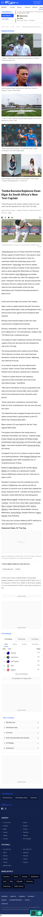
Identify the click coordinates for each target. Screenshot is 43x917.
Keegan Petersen (30, 456)
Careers (27, 900)
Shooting (29, 881)
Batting (15, 644)
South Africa (14, 657)
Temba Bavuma (7, 252)
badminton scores (13, 580)
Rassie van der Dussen (15, 439)
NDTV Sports (32, 580)
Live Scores (6, 822)
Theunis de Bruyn (33, 445)
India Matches (7, 15)
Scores (12, 7)
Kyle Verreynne (18, 442)
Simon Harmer (34, 503)
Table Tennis (18, 886)
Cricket (4, 7)
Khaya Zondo (33, 439)
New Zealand (15, 661)
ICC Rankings (10, 743)
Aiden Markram (14, 468)
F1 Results (23, 580)
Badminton (35, 876)
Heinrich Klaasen (19, 506)
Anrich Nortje (16, 513)
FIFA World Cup (10, 722)
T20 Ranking (34, 639)
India (12, 665)
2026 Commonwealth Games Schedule (17, 738)
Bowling (24, 644)
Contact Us (5, 903)
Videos (5, 832)
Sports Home (5, 26)
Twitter (23, 583)
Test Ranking (8, 639)
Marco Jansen (7, 506)
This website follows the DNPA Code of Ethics (15, 907)
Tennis (16, 876)
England (13, 670)
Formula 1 (6, 876)
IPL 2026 (5, 19)
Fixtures (27, 7)
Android (36, 585)
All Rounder (35, 644)
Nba (11, 881)
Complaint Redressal (15, 900)
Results (35, 7)
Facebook (7, 583)
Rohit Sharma (10, 748)
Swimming (6, 886)
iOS (3, 588)
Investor (4, 900)
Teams (5, 835)
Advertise (4, 896)
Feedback (22, 896)
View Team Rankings (21, 674)
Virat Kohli (9, 732)
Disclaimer (31, 896)
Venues (5, 838)
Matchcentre (7, 865)
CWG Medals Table (11, 727)
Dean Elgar (17, 265)
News (18, 26)
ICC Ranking (27, 838)
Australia (13, 653)
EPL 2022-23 (27, 849)
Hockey (24, 876)
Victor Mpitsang (21, 274)
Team (6, 644)
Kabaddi (19, 881)
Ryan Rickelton (7, 460)
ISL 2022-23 (7, 849)
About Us (13, 896)
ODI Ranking (21, 639)
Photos (25, 829)
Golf (4, 881)
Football (18, 578)
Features (26, 832)
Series (19, 7)
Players (25, 835)
